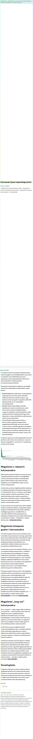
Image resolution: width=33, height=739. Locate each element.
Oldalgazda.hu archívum (14, 1)
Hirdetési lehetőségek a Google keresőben (11, 2)
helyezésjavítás (23, 595)
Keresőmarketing (26, 1)
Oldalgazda (4, 1)
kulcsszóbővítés (5, 595)
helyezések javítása (16, 520)
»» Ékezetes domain (6, 692)
